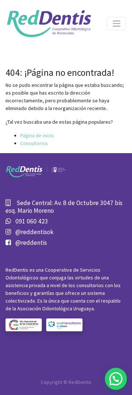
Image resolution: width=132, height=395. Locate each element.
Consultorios (34, 143)
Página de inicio (37, 135)
